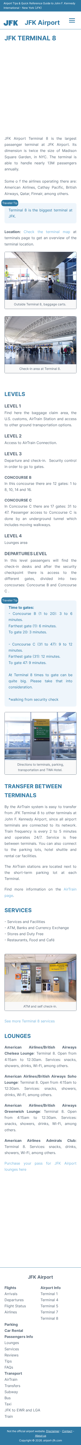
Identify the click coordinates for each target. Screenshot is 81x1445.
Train (8, 1416)
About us (40, 1435)
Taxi (7, 1404)
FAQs (8, 1367)
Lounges (11, 1342)
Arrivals (10, 1294)
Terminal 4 (49, 1300)
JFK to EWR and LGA (22, 1410)
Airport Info (50, 1287)
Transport (13, 1373)
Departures (14, 1300)
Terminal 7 (49, 1312)
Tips (8, 1361)
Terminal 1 (49, 1294)
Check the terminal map (47, 231)
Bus (7, 1398)
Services (11, 1349)
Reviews (11, 1355)
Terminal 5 (49, 1306)
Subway (11, 1392)
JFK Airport (42, 22)
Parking (11, 1324)
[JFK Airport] (11, 22)
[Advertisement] (40, 90)
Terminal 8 (49, 1318)
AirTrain (10, 1379)
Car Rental (13, 1330)
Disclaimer (52, 1431)
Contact (67, 1431)
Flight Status (15, 1306)
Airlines (10, 1312)
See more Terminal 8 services (29, 1021)
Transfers (12, 1385)
